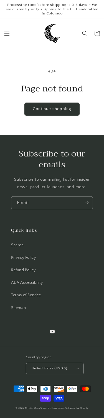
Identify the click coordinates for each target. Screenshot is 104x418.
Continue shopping (52, 108)
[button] (7, 33)
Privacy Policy (23, 257)
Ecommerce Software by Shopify (70, 408)
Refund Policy (23, 270)
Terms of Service (26, 295)
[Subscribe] (86, 202)
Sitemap (18, 308)
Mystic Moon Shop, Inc (38, 408)
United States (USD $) (49, 368)
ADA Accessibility (27, 282)
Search (17, 245)
